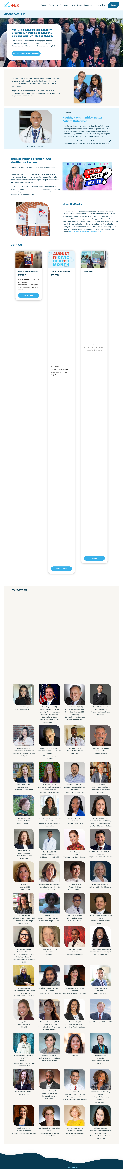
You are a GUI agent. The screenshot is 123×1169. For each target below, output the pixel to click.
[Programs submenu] (68, 5)
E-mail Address (72, 1167)
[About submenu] (46, 5)
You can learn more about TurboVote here (85, 232)
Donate (113, 5)
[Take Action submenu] (105, 5)
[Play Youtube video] (87, 176)
